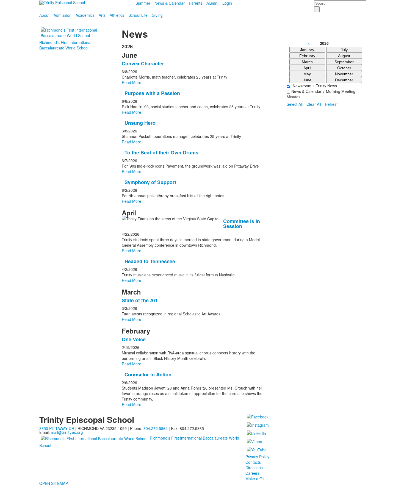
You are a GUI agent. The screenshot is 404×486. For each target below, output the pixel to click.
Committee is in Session (241, 224)
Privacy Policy (257, 456)
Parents (195, 3)
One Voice (134, 339)
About (44, 15)
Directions (254, 467)
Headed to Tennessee (149, 261)
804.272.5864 (155, 428)
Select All (295, 104)
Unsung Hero (140, 122)
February (307, 56)
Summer (142, 3)
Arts (102, 15)
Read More (131, 82)
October (344, 68)
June (307, 80)
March (307, 62)
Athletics (117, 15)
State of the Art (139, 300)
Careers (252, 473)
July (344, 50)
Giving (157, 15)
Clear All (313, 104)
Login (227, 3)
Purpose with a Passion (152, 93)
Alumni (212, 3)
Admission (62, 15)
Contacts (253, 462)
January (307, 50)
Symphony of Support (150, 182)
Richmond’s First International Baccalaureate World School (65, 45)
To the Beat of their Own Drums (161, 152)
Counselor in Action (147, 374)
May (307, 74)
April (307, 68)
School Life (138, 15)
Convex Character (143, 63)
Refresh (332, 104)
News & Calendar (169, 3)
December (344, 80)
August (344, 56)
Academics (85, 15)
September (344, 62)
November (344, 74)
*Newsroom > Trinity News (313, 85)
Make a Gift (255, 478)
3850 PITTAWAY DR (56, 428)
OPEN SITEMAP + (55, 483)
